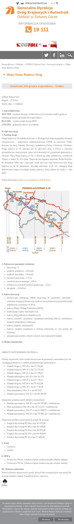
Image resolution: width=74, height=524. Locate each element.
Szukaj (70, 55)
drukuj (4, 485)
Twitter (46, 55)
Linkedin (62, 55)
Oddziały (19, 64)
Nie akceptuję (63, 519)
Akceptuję (46, 519)
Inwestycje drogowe (55, 64)
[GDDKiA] (37, 13)
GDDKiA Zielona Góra (35, 64)
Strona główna (8, 64)
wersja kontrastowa (36, 3)
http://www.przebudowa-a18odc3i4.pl (34, 180)
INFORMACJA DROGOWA (37, 27)
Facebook (54, 55)
